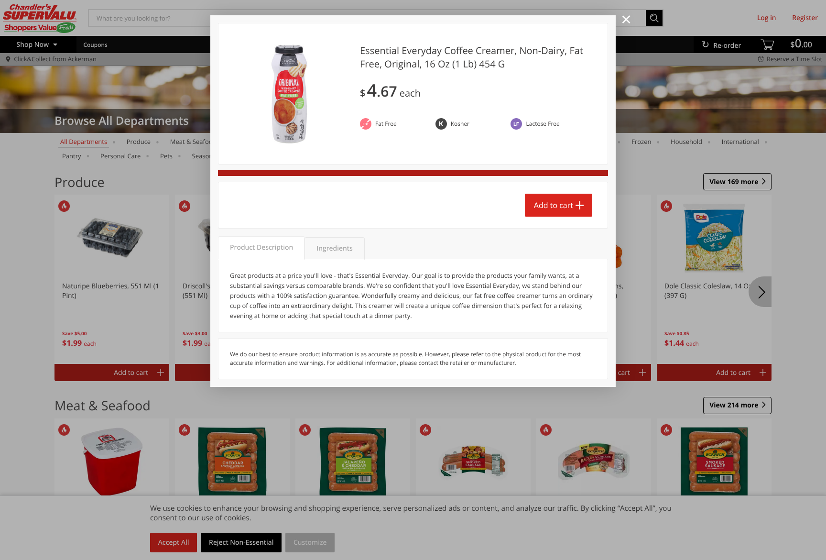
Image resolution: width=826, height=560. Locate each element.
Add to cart (553, 205)
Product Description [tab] (261, 247)
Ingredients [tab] (334, 248)
